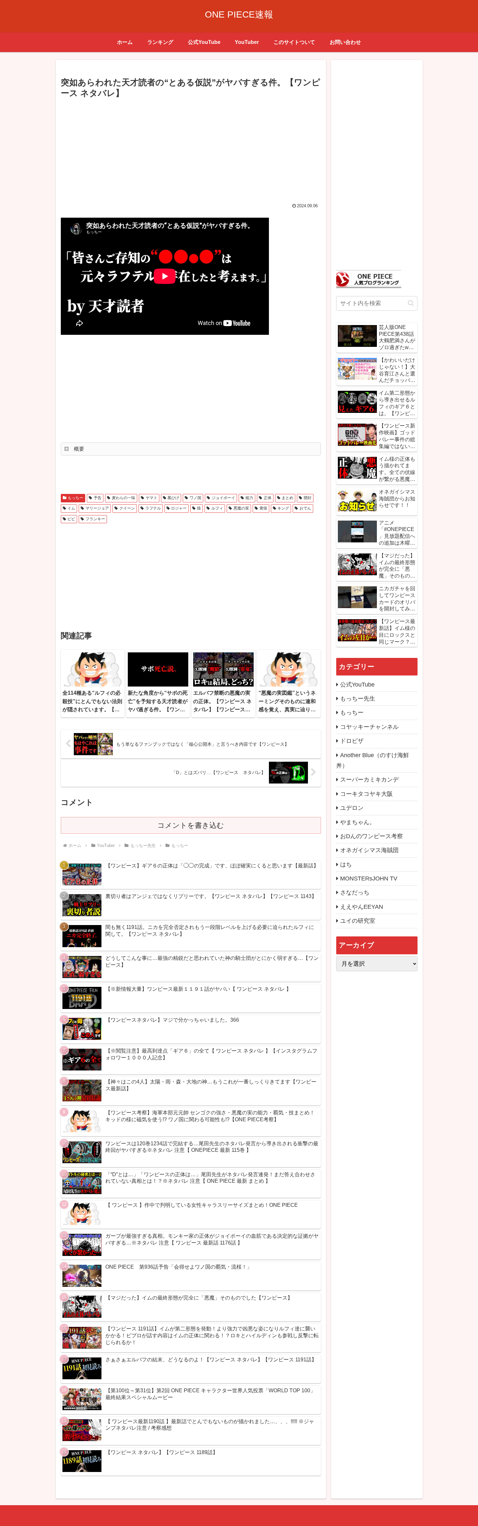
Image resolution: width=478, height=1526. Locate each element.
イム (71, 508)
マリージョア (97, 508)
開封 (308, 498)
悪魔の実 (241, 508)
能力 (249, 498)
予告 (97, 498)
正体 (268, 498)
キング (283, 508)
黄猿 (263, 508)
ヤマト (151, 498)
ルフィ (217, 508)
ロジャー (179, 508)
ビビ (71, 519)
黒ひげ (173, 498)
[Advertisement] (191, 149)
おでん (305, 508)
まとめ (287, 498)
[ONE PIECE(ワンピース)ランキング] (368, 278)
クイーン (127, 508)
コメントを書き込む (190, 825)
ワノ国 (195, 498)
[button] (411, 303)
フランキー (95, 519)
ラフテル (153, 508)
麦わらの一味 (123, 498)
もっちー (75, 498)
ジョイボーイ (223, 498)
